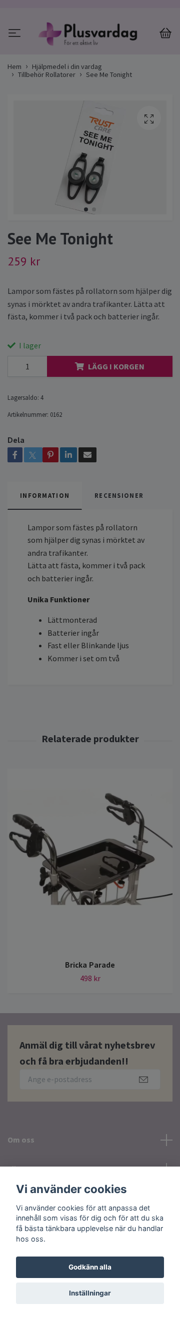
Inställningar (90, 1293)
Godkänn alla (90, 1267)
